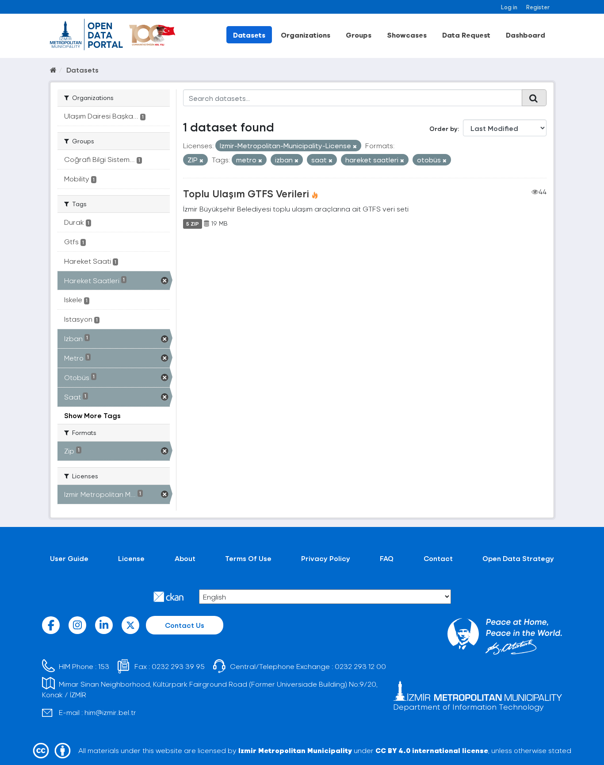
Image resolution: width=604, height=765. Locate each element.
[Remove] (355, 146)
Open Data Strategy (518, 558)
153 (103, 666)
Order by (443, 128)
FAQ (387, 558)
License (131, 558)
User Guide (69, 558)
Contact (438, 558)
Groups (358, 34)
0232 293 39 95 (178, 666)
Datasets (249, 34)
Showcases (407, 34)
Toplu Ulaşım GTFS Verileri (246, 193)
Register (538, 7)
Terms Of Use (248, 558)
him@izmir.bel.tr (110, 712)
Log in (509, 7)
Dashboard (525, 34)
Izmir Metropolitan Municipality (295, 750)
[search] (534, 97)
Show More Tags (92, 415)
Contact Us (184, 625)
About (185, 558)
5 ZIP (192, 223)
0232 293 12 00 (360, 666)
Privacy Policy (325, 558)
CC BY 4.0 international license (431, 750)
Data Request (466, 34)
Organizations (305, 34)
